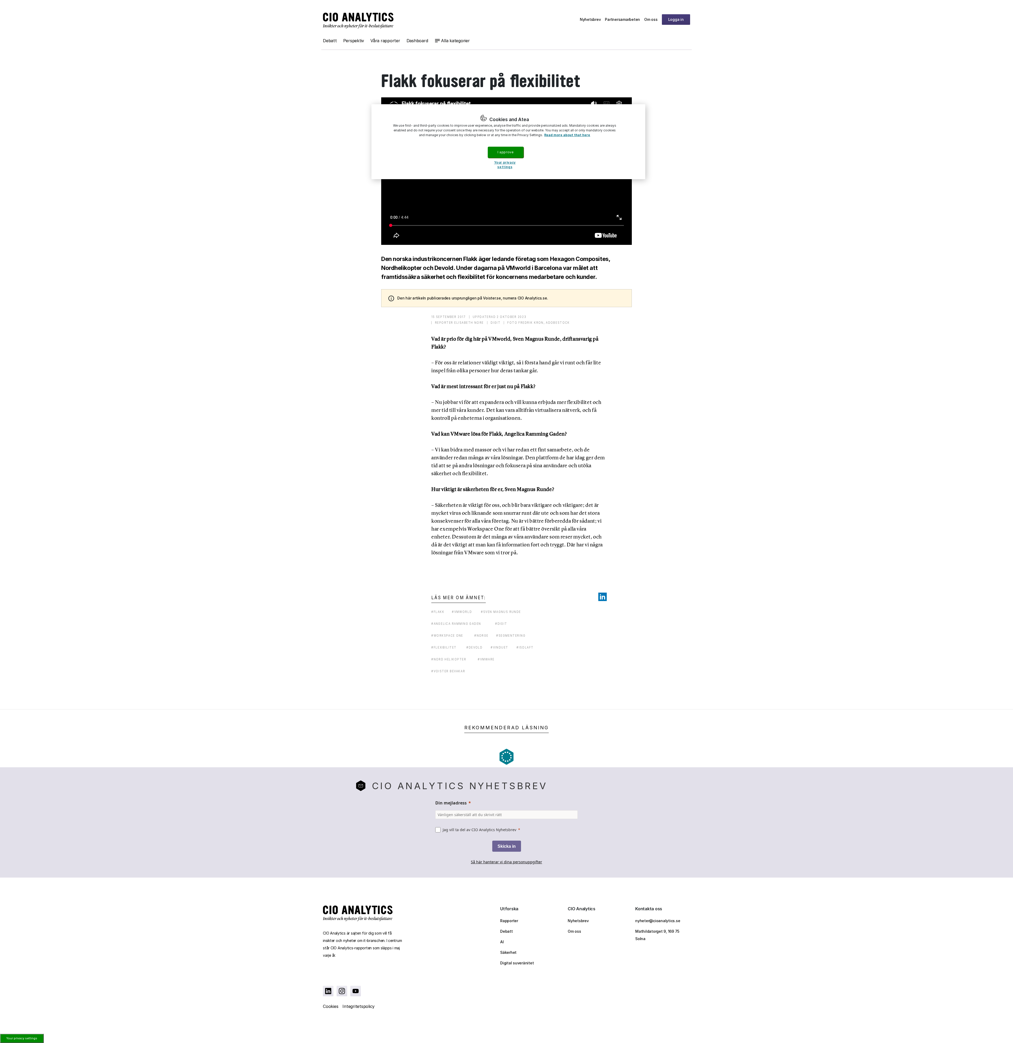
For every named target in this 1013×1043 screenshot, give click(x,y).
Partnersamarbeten (622, 19)
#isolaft (525, 647)
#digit (501, 624)
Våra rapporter (385, 40)
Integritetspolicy (358, 1006)
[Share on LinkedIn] (602, 597)
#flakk (438, 612)
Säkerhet (508, 952)
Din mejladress (451, 803)
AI (502, 942)
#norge (481, 635)
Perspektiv (353, 40)
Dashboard (417, 40)
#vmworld (462, 612)
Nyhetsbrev (590, 19)
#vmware (486, 659)
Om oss (651, 19)
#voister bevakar (448, 671)
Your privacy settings (21, 1038)
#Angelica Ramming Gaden (456, 624)
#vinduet (499, 647)
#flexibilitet (444, 647)
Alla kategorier (455, 40)
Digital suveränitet (517, 963)
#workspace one (447, 635)
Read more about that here (567, 135)
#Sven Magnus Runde (501, 612)
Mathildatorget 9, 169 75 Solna (657, 935)
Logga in (676, 19)
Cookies (330, 1006)
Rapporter (509, 920)
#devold (474, 647)
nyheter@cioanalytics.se (657, 920)
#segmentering (510, 635)
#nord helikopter (448, 659)
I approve (505, 152)
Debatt (330, 40)
